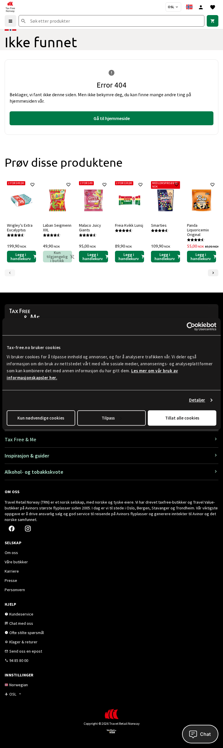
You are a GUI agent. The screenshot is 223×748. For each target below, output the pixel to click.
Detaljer (197, 400)
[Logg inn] (201, 7)
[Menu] (10, 21)
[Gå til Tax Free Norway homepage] (10, 6)
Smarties (159, 225)
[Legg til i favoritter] (32, 185)
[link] (212, 21)
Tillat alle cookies (182, 418)
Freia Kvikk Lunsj (129, 225)
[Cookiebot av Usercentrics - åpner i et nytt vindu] (191, 326)
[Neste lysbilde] (213, 272)
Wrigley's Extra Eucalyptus (20, 228)
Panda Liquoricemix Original (198, 230)
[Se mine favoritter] (212, 7)
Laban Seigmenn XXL (57, 228)
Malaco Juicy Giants (90, 228)
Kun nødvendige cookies (40, 418)
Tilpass (108, 418)
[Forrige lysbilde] (10, 272)
